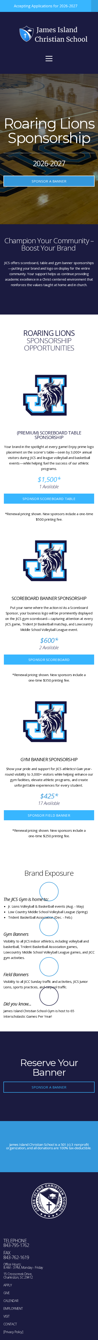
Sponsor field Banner (49, 815)
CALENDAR (10, 1301)
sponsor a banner (49, 181)
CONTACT (10, 1324)
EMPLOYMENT (13, 1308)
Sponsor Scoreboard (49, 659)
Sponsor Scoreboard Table (49, 498)
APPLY (7, 1285)
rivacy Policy (14, 1332)
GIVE (6, 1293)
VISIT (6, 1316)
